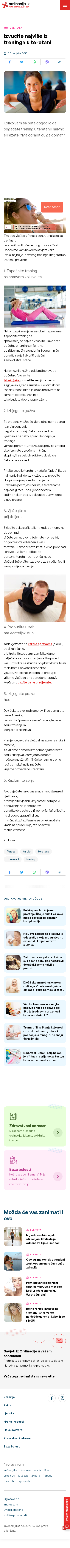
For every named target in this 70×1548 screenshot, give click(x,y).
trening (30, 859)
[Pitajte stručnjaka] (67, 1513)
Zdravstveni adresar (17, 1438)
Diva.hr (48, 1470)
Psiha (7, 1405)
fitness (11, 851)
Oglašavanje (11, 1499)
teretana (43, 851)
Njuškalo (23, 1475)
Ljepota (9, 1413)
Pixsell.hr (9, 1481)
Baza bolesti (12, 1446)
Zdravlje (9, 1397)
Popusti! (48, 1475)
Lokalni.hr (9, 1475)
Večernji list (11, 1470)
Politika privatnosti (15, 1515)
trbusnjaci (13, 859)
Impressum (11, 1504)
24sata (35, 1475)
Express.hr (24, 1481)
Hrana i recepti (14, 1421)
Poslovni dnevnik (31, 1470)
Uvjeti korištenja (14, 1509)
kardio (27, 851)
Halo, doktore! (13, 1429)
